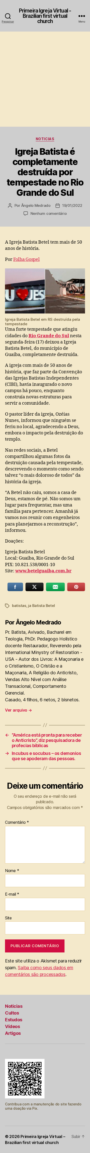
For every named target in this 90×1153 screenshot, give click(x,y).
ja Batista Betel (41, 605)
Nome (12, 871)
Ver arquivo (18, 710)
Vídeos (12, 1026)
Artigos (13, 1033)
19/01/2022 (72, 205)
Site (8, 918)
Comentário (17, 822)
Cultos (12, 1013)
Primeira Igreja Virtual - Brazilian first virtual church (45, 16)
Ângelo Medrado (35, 205)
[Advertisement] (45, 79)
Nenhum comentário (48, 213)
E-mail (12, 894)
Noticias (45, 139)
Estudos (13, 1019)
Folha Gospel (26, 259)
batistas (19, 605)
